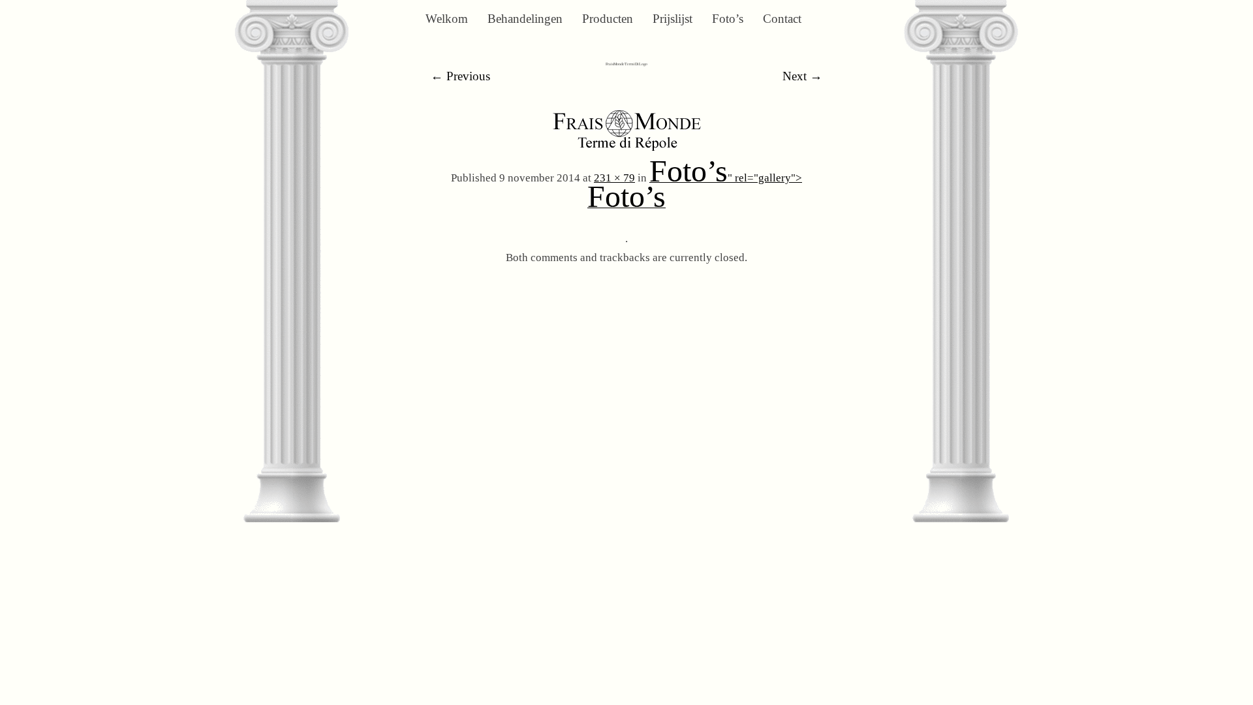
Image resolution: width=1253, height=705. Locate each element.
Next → (802, 76)
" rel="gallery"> (694, 192)
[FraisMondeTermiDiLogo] (626, 152)
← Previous (460, 76)
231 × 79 (614, 178)
